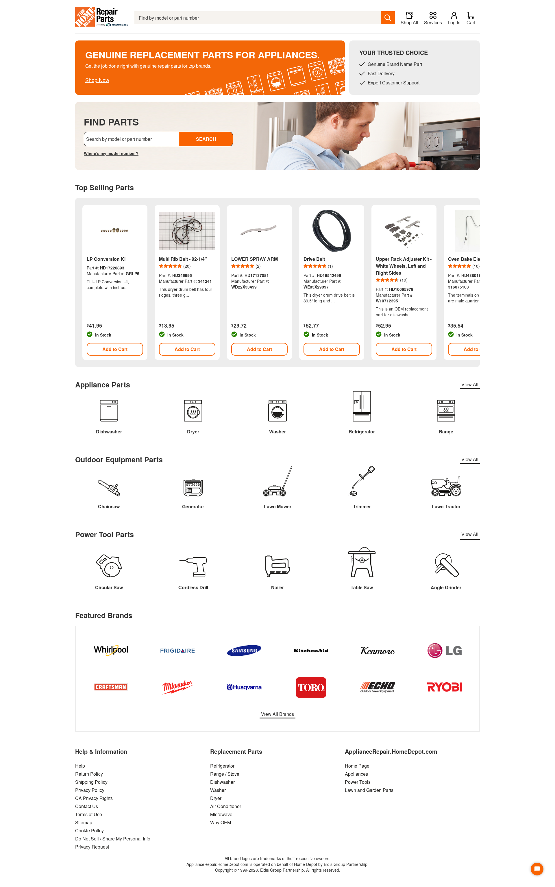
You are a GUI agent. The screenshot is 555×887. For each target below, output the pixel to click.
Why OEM (220, 822)
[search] (388, 17)
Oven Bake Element (469, 259)
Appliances (356, 773)
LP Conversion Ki (106, 259)
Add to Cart (114, 349)
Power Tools (358, 782)
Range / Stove (224, 773)
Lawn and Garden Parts (369, 790)
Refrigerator (222, 765)
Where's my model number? (111, 153)
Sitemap (83, 822)
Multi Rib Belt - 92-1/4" (183, 259)
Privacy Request (92, 846)
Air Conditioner (225, 806)
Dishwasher (222, 782)
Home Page (357, 765)
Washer (218, 790)
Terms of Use (88, 814)
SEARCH (206, 139)
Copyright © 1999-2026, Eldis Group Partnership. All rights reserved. (277, 870)
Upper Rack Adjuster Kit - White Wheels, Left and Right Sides (404, 266)
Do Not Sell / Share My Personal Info (112, 838)
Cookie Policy (89, 830)
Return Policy (89, 773)
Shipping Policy (91, 782)
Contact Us (86, 806)
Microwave (221, 814)
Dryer (215, 798)
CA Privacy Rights (94, 798)
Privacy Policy (89, 790)
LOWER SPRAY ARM (254, 259)
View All (469, 384)
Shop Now (97, 80)
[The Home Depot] (102, 18)
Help (80, 765)
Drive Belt (314, 259)
